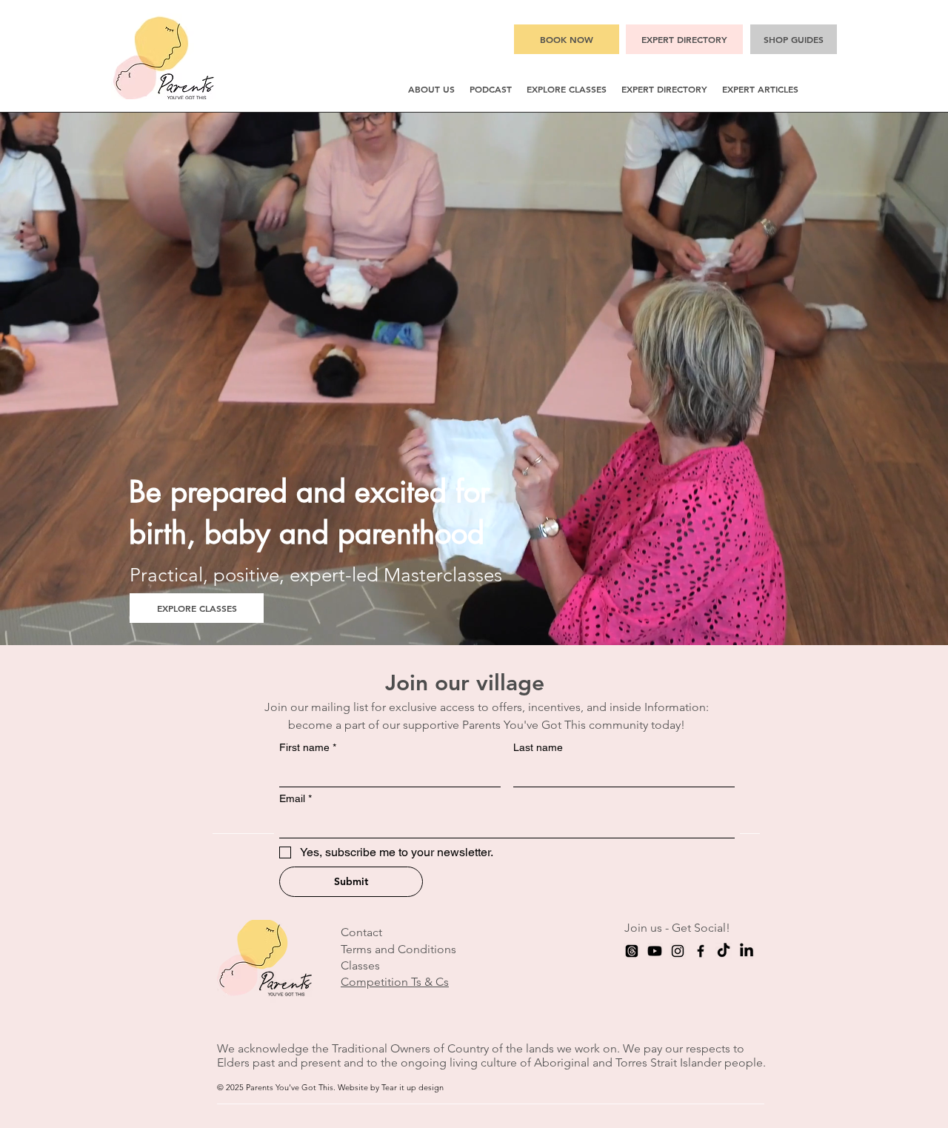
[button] (431, 88)
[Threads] (632, 951)
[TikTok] (723, 951)
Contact (361, 932)
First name (307, 747)
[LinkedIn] (746, 951)
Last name (538, 747)
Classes (360, 965)
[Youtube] (655, 951)
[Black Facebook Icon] (700, 951)
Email (295, 798)
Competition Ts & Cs (395, 982)
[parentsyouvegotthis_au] (678, 951)
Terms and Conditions (398, 949)
